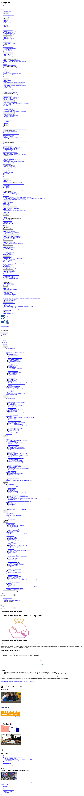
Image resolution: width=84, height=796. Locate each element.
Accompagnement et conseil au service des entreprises (14, 154)
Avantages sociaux (7, 160)
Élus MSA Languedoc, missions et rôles (11, 218)
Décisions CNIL (6, 305)
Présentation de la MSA (8, 249)
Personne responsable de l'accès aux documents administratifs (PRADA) (18, 306)
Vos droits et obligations (8, 99)
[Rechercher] (17, 591)
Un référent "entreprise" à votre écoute (11, 162)
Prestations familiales (7, 40)
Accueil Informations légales (9, 303)
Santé (5, 25)
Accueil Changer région (8, 313)
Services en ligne (6, 186)
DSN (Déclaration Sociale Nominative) (11, 134)
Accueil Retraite (6, 45)
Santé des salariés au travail (8, 158)
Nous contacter (6, 72)
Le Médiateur (6, 792)
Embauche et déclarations (9, 130)
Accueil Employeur (7, 126)
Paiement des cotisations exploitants (10, 98)
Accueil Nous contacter (8, 292)
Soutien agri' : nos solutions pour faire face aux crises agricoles (16, 103)
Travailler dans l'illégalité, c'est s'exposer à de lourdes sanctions (16, 141)
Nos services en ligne (8, 270)
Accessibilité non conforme (8, 790)
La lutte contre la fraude (8, 264)
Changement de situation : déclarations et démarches (14, 68)
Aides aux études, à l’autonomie (9, 43)
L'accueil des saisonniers (8, 172)
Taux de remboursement (8, 28)
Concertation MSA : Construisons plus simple (12, 258)
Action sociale (6, 261)
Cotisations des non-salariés (9, 93)
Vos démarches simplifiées (8, 267)
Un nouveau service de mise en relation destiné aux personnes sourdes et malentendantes (21, 298)
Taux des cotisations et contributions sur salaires (13, 147)
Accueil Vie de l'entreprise (8, 156)
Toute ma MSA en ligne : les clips (10, 277)
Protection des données (8, 279)
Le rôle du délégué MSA (8, 233)
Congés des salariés (7, 164)
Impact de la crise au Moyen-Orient (10, 110)
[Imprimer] (1, 605)
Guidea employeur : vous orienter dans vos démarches (14, 129)
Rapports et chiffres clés (8, 254)
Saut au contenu (6, 5)
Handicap (5, 64)
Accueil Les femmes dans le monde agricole (12, 236)
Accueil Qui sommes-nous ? (9, 247)
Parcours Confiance (7, 104)
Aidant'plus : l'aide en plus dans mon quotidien (12, 73)
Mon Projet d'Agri (7, 91)
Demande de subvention (8, 188)
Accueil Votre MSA (7, 228)
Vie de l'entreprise (7, 155)
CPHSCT (5, 118)
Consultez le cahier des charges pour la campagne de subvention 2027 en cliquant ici (18, 681)
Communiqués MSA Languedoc (10, 289)
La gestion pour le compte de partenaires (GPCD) (13, 263)
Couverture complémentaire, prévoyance (11, 159)
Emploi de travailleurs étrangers (9, 139)
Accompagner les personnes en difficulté (11, 62)
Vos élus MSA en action (8, 223)
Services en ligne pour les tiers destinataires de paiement (14, 210)
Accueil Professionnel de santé (9, 192)
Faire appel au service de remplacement (11, 108)
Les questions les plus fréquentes (10, 299)
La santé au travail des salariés (9, 34)
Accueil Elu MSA (7, 216)
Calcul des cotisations (7, 96)
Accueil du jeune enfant (8, 39)
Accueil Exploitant (7, 80)
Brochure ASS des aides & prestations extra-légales (13, 189)
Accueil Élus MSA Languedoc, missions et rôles (13, 219)
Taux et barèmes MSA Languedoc (10, 152)
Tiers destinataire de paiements (10, 207)
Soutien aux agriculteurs (8, 100)
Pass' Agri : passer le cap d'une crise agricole (12, 23)
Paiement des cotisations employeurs (10, 149)
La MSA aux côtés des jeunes (9, 259)
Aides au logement (7, 42)
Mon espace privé (6, 185)
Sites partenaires (6, 266)
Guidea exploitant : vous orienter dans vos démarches (14, 82)
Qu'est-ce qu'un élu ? (7, 221)
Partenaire (5, 599)
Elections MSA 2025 (8, 230)
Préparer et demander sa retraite (9, 48)
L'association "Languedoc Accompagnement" (12, 309)
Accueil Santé (6, 26)
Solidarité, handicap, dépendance (10, 59)
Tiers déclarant (7, 200)
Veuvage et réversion (7, 50)
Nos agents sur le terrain (8, 293)
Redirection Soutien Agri (8, 109)
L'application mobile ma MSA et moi (10, 278)
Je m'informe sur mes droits (8, 74)
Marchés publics (6, 304)
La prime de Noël (6, 57)
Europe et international (8, 265)
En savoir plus (4, 784)
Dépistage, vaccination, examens (10, 31)
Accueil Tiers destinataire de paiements (11, 208)
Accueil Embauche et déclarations (10, 131)
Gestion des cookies (7, 787)
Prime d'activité (6, 55)
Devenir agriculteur (7, 86)
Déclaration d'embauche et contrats (10, 132)
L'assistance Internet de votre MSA (10, 297)
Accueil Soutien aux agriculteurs (10, 102)
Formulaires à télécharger (8, 276)
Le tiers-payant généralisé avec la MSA (11, 193)
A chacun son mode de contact (9, 294)
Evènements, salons (8, 241)
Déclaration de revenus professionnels (11, 97)
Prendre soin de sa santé (8, 30)
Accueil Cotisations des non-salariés (10, 94)
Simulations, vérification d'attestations (11, 275)
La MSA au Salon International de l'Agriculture (13, 243)
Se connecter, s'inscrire (8, 272)
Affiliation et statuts (7, 87)
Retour (6, 13)
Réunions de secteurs (7, 222)
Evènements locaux (7, 244)
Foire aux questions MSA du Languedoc (11, 307)
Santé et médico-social (7, 260)
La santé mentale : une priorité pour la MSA (12, 268)
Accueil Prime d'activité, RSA (9, 54)
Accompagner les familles (8, 38)
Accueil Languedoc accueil (8, 15)
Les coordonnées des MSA (8, 295)
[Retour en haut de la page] (1, 794)
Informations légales (8, 301)
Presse (5, 287)
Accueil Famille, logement (8, 37)
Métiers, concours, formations (9, 284)
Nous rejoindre (6, 282)
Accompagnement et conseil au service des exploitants (14, 111)
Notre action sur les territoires (9, 252)
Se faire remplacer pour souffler (9, 106)
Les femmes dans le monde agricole (11, 235)
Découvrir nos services (8, 273)
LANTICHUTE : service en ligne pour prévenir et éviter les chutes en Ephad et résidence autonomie (24, 198)
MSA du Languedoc (7, 598)
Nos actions (6, 255)
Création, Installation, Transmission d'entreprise (13, 83)
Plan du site (5, 788)
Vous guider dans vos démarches (10, 66)
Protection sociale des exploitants (10, 88)
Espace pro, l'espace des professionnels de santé (13, 194)
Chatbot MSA (6, 280)
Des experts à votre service (8, 116)
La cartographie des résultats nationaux (11, 232)
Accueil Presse (6, 288)
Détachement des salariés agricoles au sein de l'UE (13, 161)
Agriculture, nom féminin (8, 239)
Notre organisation (7, 251)
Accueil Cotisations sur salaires (9, 143)
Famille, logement (7, 36)
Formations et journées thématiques (10, 115)
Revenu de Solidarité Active (9, 56)
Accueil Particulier (7, 20)
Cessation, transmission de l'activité (10, 92)
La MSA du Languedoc (8, 248)
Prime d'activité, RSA (8, 53)
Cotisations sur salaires (8, 142)
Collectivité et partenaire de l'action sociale (12, 182)
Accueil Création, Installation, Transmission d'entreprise (14, 85)
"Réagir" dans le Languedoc (9, 105)
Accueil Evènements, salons (9, 242)
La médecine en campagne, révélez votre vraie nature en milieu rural (17, 197)
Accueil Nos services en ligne (9, 271)
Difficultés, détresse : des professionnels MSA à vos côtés (15, 61)
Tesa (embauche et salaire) (8, 135)
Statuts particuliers (7, 71)
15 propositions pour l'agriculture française (12, 237)
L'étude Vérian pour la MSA (9, 238)
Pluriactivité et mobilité (8, 89)
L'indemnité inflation (7, 146)
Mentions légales (6, 786)
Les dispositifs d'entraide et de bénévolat (11, 138)
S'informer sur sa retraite (8, 47)
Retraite (5, 44)
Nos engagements (6, 253)
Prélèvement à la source (8, 136)
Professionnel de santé (8, 191)
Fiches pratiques (6, 70)
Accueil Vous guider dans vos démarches (11, 67)
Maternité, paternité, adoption (9, 32)
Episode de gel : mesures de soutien (10, 153)
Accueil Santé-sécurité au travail (9, 114)
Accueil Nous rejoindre (8, 283)
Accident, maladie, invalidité (9, 33)
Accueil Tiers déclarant (8, 202)
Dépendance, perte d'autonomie (9, 65)
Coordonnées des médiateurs (9, 300)
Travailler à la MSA (7, 285)
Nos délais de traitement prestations (10, 22)
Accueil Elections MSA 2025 (9, 231)
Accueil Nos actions (7, 257)
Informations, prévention (8, 117)
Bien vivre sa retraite (7, 49)
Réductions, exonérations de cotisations (11, 148)
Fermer (6, 347)
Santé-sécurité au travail (8, 112)
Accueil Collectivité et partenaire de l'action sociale (13, 184)
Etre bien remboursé (7, 27)
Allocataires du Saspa (7, 51)
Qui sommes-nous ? (8, 246)
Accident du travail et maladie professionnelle (12, 137)
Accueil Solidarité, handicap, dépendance (11, 60)
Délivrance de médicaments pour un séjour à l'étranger (14, 199)
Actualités (5, 21)
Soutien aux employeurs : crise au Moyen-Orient (13, 144)
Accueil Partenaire (7, 180)
